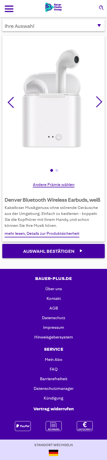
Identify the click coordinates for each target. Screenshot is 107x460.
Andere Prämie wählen (53, 184)
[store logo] (53, 7)
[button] (96, 100)
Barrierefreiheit (53, 379)
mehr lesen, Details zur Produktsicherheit (42, 233)
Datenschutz (53, 317)
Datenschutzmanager (54, 388)
